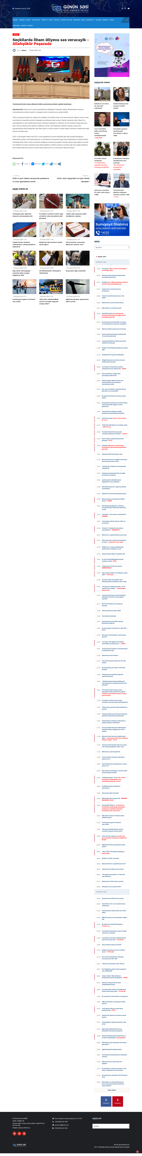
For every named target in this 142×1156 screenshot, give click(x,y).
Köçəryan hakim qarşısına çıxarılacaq (114, 329)
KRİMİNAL (105, 20)
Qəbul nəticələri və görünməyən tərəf (114, 863)
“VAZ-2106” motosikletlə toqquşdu (113, 852)
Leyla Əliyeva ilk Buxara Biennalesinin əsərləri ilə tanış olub (114, 938)
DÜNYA (51, 20)
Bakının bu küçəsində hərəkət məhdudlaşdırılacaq (111, 983)
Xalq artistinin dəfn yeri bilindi (111, 944)
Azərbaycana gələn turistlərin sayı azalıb (111, 823)
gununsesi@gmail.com (62, 1125)
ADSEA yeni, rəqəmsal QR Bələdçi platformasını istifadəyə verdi (113, 548)
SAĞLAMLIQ (16, 25)
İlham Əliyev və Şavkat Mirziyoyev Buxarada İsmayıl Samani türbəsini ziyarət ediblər (113, 1083)
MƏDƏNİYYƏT (90, 20)
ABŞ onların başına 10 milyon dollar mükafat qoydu (113, 816)
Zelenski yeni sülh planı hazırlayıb (113, 869)
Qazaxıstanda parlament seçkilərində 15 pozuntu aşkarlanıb (114, 335)
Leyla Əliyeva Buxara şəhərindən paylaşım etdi (112, 1009)
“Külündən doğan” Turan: (113, 779)
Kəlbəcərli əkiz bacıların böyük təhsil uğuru (115, 738)
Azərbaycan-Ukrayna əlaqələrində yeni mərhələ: (121, 163)
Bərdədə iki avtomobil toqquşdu (112, 925)
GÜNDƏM (22, 20)
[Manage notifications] (137, 1151)
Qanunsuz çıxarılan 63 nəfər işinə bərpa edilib (102, 192)
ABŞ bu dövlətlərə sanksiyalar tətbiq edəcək (113, 1002)
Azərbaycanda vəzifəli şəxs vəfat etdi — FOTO (115, 629)
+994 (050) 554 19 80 (61, 1121)
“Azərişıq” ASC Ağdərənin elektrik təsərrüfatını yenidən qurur (113, 642)
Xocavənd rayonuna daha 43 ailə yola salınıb (114, 661)
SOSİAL (83, 20)
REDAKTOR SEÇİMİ (66, 20)
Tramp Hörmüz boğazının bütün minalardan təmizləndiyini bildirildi (113, 412)
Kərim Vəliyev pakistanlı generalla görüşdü (113, 439)
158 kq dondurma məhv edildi (111, 610)
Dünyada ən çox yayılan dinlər (111, 886)
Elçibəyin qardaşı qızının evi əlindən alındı (113, 951)
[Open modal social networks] (59, 164)
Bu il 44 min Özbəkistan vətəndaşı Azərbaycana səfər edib (113, 957)
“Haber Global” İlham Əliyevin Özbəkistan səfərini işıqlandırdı (115, 977)
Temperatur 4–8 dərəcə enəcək (112, 567)
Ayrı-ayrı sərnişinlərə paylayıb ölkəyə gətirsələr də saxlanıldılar (114, 390)
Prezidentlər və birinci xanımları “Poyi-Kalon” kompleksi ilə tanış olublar (114, 1069)
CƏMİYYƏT (44, 20)
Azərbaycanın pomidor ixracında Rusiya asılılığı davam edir (115, 649)
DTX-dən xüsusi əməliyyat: (101, 162)
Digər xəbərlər (112, 1090)
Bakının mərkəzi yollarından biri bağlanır (112, 1062)
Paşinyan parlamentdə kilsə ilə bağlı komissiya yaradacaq (113, 474)
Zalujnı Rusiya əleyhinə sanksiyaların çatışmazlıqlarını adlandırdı (24, 244)
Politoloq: (114, 447)
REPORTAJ (57, 20)
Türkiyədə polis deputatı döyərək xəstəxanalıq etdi (112, 675)
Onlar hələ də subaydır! (115, 837)
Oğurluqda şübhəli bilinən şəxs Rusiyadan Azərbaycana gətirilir (112, 1030)
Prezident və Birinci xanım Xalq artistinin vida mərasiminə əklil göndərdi (51, 216)
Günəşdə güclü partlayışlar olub (112, 454)
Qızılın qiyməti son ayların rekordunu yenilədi (113, 668)
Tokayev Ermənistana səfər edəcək (113, 963)
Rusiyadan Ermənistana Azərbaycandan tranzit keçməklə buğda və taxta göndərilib (114, 404)
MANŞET (15, 20)
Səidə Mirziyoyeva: (114, 315)
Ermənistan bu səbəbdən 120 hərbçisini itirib (114, 1076)
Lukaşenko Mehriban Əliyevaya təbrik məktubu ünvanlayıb (114, 342)
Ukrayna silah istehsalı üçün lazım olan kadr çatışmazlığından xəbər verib (114, 745)
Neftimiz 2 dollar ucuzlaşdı (110, 858)
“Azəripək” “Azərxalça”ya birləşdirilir (114, 515)
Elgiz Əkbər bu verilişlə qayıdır (112, 308)
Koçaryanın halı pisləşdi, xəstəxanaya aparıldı (114, 636)
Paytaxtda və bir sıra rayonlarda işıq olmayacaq (113, 904)
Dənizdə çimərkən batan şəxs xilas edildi (113, 296)
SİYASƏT (28, 20)
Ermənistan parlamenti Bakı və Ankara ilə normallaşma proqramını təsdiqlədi (114, 323)
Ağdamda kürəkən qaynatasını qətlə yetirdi (113, 845)
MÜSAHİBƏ (76, 20)
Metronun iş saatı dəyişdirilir (111, 751)
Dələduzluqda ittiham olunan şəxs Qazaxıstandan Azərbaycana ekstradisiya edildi (113, 382)
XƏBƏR (16, 34)
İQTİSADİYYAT (36, 20)
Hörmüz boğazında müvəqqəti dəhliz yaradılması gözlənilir (113, 276)
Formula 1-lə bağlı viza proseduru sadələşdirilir (112, 529)
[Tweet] (45, 164)
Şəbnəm (24, 50)
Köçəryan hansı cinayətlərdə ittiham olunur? (113, 500)
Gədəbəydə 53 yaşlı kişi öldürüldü (113, 354)
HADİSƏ (111, 20)
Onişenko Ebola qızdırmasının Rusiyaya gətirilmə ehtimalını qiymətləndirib (114, 715)
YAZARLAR (98, 20)
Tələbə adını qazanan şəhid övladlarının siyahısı (114, 708)
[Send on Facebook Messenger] (36, 164)
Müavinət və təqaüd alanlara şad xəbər (114, 535)
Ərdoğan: (115, 283)
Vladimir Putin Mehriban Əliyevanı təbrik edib (115, 348)
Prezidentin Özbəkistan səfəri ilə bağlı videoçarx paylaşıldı (114, 932)
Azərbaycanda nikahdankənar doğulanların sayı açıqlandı (111, 481)
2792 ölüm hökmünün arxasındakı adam (114, 426)
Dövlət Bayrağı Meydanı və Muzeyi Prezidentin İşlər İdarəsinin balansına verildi (114, 507)
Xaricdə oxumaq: (114, 419)
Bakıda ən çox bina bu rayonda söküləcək (101, 106)
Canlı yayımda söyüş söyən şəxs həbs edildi (114, 911)
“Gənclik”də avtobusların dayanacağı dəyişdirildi (114, 467)
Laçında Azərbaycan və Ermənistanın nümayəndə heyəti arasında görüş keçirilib (114, 597)
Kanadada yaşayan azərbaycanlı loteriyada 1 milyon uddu (120, 132)
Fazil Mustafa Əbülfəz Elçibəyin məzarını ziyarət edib (121, 193)
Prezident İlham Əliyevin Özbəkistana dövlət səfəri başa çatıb (114, 990)
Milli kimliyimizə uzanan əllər (114, 799)
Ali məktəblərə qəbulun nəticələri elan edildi (114, 1023)
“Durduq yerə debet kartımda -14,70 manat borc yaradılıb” (114, 588)
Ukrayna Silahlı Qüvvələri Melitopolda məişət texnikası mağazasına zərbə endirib (114, 729)
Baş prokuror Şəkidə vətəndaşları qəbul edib (114, 573)
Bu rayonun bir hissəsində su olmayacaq (115, 996)
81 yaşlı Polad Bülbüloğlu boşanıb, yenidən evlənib (113, 560)
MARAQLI (30, 25)
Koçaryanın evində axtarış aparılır (113, 881)
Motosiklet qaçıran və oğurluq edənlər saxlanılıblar (114, 487)
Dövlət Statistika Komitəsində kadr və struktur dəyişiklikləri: (114, 1036)
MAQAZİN (24, 25)
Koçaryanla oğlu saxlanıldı (75, 271)
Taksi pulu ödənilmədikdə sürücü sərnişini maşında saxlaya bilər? (48, 301)
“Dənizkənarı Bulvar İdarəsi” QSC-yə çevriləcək (113, 522)
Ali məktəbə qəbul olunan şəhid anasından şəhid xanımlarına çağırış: (114, 692)
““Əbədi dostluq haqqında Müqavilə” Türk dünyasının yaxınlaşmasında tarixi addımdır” (114, 683)
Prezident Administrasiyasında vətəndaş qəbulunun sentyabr (114, 432)
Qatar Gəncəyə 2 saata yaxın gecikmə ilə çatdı (114, 541)
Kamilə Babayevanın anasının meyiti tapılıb (120, 106)
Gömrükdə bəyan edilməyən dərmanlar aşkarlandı (114, 1043)
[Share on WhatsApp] (16, 164)
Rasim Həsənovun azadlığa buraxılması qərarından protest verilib (114, 460)
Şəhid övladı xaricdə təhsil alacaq (112, 302)
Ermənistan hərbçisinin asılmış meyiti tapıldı (114, 397)
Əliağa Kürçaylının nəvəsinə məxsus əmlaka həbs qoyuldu (113, 361)
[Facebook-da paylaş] (24, 164)
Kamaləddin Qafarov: (113, 807)
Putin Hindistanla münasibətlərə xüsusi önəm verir (114, 765)
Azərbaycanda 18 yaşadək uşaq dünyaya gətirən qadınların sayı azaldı (114, 580)
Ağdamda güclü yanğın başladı (112, 1049)
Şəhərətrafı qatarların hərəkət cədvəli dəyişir (114, 1016)
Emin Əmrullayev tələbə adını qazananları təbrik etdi (111, 374)
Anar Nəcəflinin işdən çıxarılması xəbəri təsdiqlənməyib (100, 133)
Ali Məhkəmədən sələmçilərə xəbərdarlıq (111, 787)
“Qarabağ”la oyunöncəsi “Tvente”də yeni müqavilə (113, 875)
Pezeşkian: (114, 269)
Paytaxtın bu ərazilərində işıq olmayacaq (111, 290)
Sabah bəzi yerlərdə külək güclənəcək (114, 493)
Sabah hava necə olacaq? (110, 655)
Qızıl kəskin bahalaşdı (109, 616)
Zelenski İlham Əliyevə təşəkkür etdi (113, 554)
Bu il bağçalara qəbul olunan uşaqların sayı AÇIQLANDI (114, 970)
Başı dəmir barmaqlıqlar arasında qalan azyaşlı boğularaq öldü (22, 273)
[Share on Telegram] (53, 164)
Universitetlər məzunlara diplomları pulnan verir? (113, 758)
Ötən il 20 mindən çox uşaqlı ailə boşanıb (112, 604)
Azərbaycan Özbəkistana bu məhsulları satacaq (114, 1055)
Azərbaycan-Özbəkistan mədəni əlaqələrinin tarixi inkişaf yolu (114, 367)
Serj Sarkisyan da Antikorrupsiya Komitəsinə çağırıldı (112, 622)
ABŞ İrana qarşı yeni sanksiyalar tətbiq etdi (114, 918)
